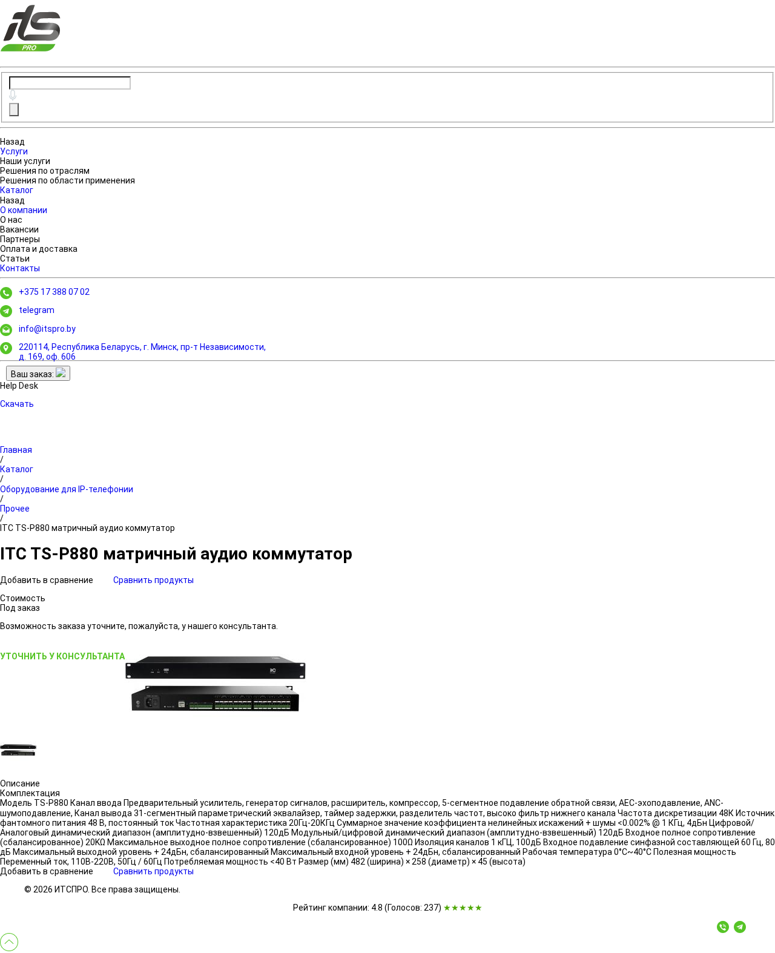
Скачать (17, 404)
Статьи (15, 258)
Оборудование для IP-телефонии (66, 489)
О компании (23, 210)
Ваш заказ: (33, 374)
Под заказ (20, 608)
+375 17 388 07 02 (54, 292)
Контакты (20, 268)
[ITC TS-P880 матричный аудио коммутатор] (215, 684)
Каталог (16, 190)
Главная (16, 450)
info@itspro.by (47, 329)
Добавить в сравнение (47, 580)
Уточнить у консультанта (62, 656)
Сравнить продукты (153, 580)
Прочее (15, 508)
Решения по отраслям (45, 171)
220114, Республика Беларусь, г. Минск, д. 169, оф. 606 (142, 351)
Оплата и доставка (39, 249)
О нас (11, 220)
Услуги (14, 151)
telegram (36, 310)
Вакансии (19, 229)
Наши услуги (25, 161)
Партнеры (20, 239)
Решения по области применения (67, 180)
